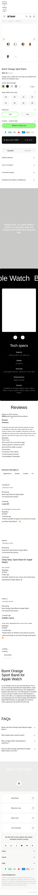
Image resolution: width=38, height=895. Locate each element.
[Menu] (4, 16)
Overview (28, 150)
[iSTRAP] (11, 16)
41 (23, 97)
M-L (28, 114)
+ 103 (32, 86)
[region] (19, 463)
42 (32, 97)
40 (14, 97)
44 (6, 103)
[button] (5, 438)
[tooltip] (23, 421)
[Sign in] (30, 16)
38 (6, 97)
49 (32, 103)
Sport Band (18, 21)
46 (23, 103)
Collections (10, 21)
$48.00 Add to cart (19, 125)
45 (14, 103)
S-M (10, 114)
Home (4, 21)
